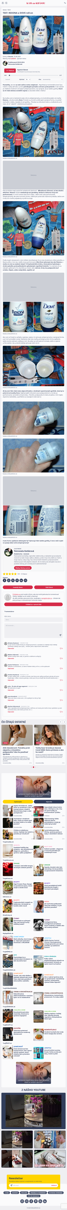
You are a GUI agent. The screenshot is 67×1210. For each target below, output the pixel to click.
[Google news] (40, 1201)
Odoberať (54, 1185)
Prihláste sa (16, 594)
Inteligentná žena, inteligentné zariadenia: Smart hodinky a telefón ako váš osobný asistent (54, 924)
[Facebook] (31, 1201)
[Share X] (13, 580)
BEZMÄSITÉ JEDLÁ (50, 1030)
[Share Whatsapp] (8, 580)
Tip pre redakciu (33, 1196)
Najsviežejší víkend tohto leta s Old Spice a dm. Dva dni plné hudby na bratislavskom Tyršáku (53, 809)
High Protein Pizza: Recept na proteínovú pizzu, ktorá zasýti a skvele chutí (23, 885)
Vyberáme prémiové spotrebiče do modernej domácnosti (22, 1032)
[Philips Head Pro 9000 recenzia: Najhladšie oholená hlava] (49, 1139)
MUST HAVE (48, 847)
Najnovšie (49, 802)
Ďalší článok (49, 587)
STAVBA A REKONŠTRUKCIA (23, 992)
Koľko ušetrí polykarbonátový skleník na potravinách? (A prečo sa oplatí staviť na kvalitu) (54, 961)
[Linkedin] (45, 1201)
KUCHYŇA (17, 1028)
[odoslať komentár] (60, 635)
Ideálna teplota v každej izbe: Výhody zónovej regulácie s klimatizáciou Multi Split (53, 1016)
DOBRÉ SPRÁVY (19, 937)
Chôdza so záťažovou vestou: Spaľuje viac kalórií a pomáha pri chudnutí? (24, 832)
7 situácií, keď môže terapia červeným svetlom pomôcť (23, 866)
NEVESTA (17, 845)
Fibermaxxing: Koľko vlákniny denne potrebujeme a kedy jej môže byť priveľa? (52, 821)
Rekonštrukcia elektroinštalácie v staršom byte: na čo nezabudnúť (23, 995)
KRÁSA (46, 902)
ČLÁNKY (16, 918)
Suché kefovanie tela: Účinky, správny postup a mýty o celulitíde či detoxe (53, 832)
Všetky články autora (22, 568)
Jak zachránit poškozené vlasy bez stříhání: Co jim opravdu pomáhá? (53, 905)
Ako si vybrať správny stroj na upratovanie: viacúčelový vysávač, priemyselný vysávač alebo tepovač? (54, 979)
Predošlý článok (18, 587)
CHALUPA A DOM (19, 1010)
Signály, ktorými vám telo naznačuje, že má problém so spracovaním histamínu (53, 869)
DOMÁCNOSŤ (18, 973)
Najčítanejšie (18, 802)
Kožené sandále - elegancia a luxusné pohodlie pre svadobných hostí (53, 850)
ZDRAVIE (16, 863)
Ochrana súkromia (55, 1193)
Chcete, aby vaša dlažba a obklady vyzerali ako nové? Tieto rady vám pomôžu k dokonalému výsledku (23, 978)
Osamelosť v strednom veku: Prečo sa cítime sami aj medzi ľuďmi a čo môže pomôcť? (23, 821)
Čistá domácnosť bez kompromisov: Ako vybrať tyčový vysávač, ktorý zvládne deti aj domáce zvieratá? (23, 1052)
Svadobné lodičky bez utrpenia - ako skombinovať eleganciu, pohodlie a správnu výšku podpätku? (23, 850)
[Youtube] (27, 1201)
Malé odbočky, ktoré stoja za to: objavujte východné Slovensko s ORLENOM (23, 940)
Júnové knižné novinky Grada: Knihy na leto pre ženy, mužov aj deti (52, 1052)
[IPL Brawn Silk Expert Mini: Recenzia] (49, 1158)
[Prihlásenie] (2, 3)
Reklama (24, 1193)
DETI (15, 955)
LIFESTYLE (47, 938)
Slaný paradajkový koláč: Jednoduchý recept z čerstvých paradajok (53, 887)
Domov (5, 9)
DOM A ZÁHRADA (50, 956)
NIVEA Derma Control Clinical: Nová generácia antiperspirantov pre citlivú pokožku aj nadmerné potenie (54, 944)
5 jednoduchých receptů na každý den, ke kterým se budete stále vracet (23, 904)
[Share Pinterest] (17, 580)
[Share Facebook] (4, 580)
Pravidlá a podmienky (38, 1193)
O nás (7, 1193)
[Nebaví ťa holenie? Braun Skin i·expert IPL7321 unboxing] (17, 1158)
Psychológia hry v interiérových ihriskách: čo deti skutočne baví (23, 959)
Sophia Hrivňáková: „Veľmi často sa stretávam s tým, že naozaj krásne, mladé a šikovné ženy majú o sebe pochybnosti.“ (23, 809)
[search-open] (6, 3)
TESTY (9, 9)
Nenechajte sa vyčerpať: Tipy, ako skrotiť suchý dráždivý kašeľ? (22, 922)
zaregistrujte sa (47, 598)
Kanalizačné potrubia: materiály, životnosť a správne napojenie (21, 1014)
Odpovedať (11, 648)
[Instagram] (22, 1201)
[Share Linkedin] (21, 580)
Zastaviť (7, 79)
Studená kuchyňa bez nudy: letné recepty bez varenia (54, 1033)
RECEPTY (17, 882)
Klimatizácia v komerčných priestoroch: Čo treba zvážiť (53, 996)
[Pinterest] (36, 1201)
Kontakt (15, 1193)
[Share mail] (25, 580)
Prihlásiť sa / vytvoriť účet (33, 604)
